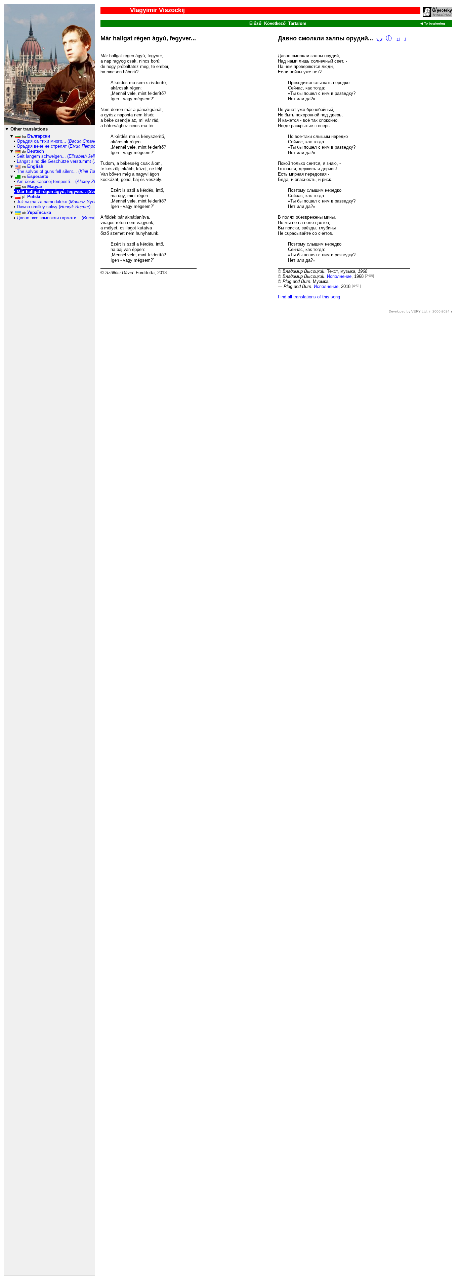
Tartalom (297, 23)
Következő (275, 23)
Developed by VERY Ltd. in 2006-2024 (419, 311)
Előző (255, 23)
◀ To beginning (432, 23)
